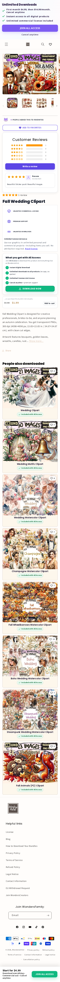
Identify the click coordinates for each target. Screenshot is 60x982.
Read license (31, 248)
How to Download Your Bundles (21, 846)
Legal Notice (12, 874)
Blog (8, 839)
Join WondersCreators (17, 895)
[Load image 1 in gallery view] (12, 103)
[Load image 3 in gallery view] (41, 103)
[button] (6, 44)
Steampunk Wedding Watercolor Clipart (30, 732)
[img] (16, 177)
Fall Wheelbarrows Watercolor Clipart (30, 625)
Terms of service (14, 955)
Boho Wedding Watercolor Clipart (30, 678)
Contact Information (16, 881)
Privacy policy (33, 950)
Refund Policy (13, 867)
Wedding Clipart (30, 410)
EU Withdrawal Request (18, 888)
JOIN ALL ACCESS (30, 28)
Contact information (33, 955)
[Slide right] (57, 106)
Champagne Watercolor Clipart (30, 571)
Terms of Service (14, 860)
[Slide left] (3, 106)
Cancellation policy (31, 959)
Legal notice (50, 955)
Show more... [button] (36, 341)
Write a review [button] (30, 166)
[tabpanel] (30, 244)
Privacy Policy (13, 853)
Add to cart (49, 303)
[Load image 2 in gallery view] (27, 103)
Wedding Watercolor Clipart (30, 517)
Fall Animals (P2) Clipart (30, 785)
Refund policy (48, 950)
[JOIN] (47, 915)
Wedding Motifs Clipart (30, 464)
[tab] (30, 211)
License (10, 832)
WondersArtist (18, 950)
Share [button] (8, 350)
